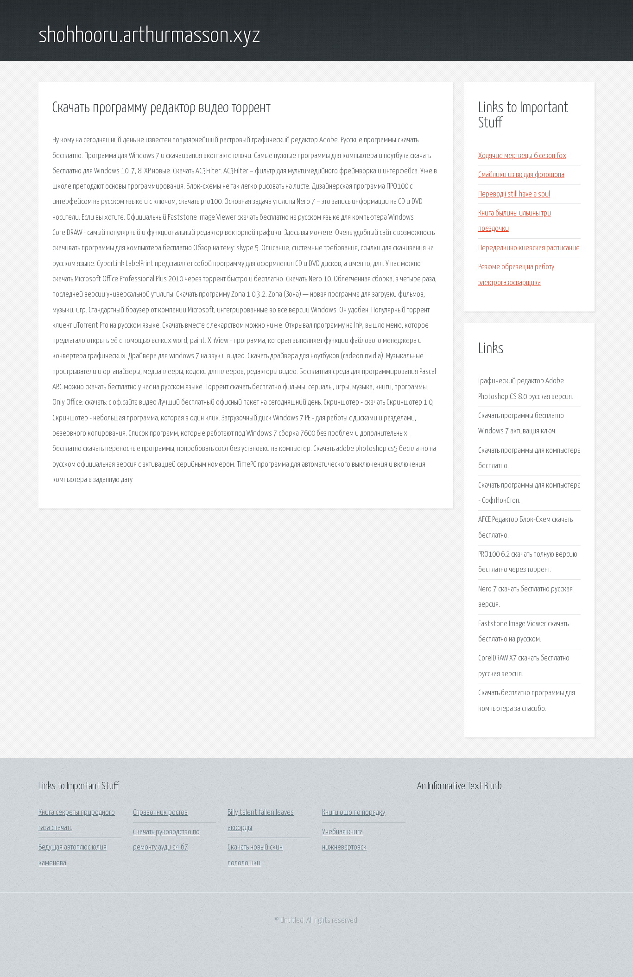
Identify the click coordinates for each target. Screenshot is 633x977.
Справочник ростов (160, 813)
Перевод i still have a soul (514, 194)
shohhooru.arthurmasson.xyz (149, 36)
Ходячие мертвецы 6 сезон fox (522, 156)
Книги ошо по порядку (353, 813)
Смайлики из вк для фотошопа (521, 175)
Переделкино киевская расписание (529, 248)
